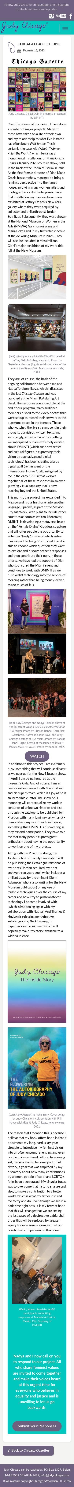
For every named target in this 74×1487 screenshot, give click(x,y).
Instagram (62, 4)
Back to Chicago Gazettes (30, 1450)
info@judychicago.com (55, 1475)
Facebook (43, 4)
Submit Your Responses (37, 1426)
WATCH (37, 756)
